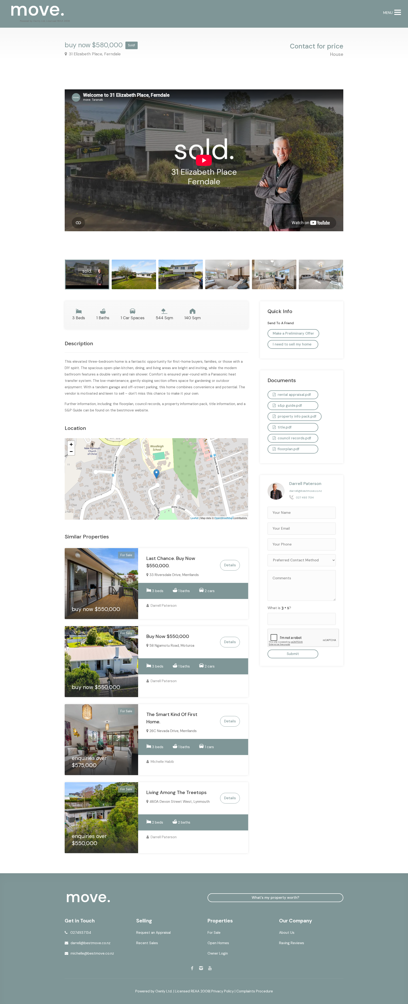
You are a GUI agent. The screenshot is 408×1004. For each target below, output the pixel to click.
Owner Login (218, 953)
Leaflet (194, 518)
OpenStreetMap (223, 518)
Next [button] (330, 169)
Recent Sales (147, 943)
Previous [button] (78, 169)
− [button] (71, 451)
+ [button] (71, 444)
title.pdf (284, 427)
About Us (286, 932)
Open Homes (218, 943)
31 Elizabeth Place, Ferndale (94, 54)
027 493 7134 (305, 497)
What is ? (279, 607)
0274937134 (80, 932)
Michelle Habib (162, 761)
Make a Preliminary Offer (293, 333)
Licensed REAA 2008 (192, 991)
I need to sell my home (292, 344)
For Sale (214, 932)
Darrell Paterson (163, 605)
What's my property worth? (275, 897)
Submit (293, 653)
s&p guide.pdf (289, 405)
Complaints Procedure (254, 991)
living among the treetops (176, 792)
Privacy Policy (222, 991)
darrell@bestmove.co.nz (305, 491)
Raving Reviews (291, 943)
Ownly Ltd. (163, 991)
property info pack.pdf (296, 416)
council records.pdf (294, 438)
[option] (204, 139)
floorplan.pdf (288, 449)
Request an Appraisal (153, 932)
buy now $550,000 (167, 636)
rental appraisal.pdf (294, 394)
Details (230, 565)
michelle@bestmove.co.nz (92, 953)
